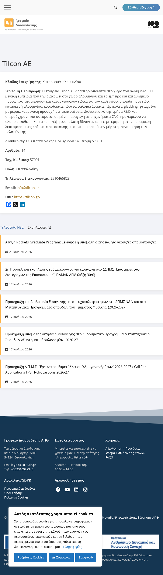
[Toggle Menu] (7, 7)
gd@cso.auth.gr (25, 465)
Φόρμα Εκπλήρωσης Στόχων (125, 453)
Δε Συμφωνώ (61, 557)
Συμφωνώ (86, 557)
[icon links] (115, 7)
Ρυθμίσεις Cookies (31, 557)
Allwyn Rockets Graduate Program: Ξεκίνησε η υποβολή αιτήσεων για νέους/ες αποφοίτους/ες (80, 242)
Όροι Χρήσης (13, 493)
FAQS (109, 457)
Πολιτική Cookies (16, 497)
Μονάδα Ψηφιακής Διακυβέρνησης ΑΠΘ (130, 517)
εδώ (85, 457)
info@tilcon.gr (28, 187)
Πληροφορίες (72, 547)
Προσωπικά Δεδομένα (19, 488)
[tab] (14, 227)
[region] (55, 537)
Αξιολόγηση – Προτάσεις (122, 448)
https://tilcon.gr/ (27, 197)
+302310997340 (22, 469)
